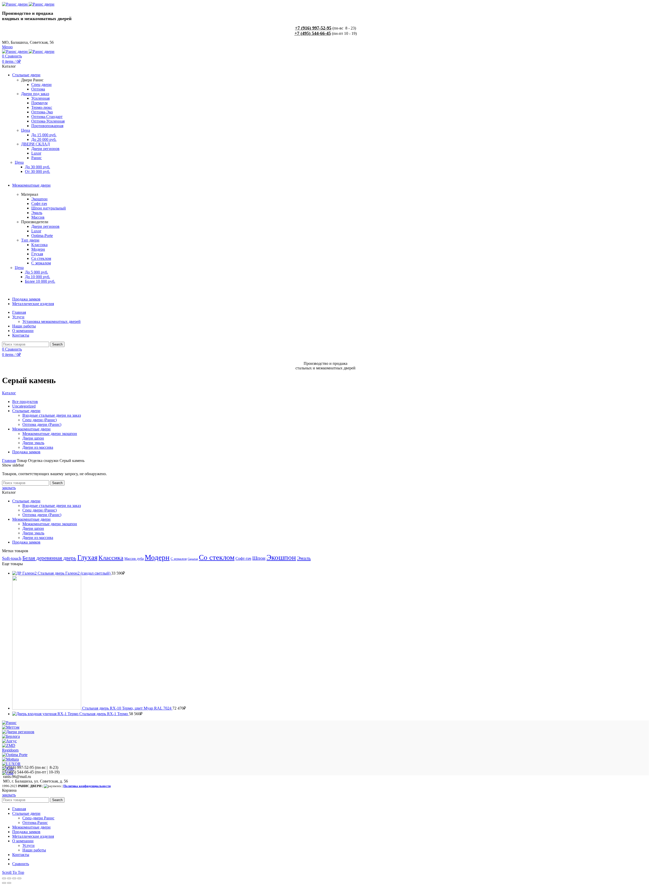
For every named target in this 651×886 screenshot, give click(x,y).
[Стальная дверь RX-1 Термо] (45, 714)
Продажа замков (26, 542)
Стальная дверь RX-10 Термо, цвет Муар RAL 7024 (127, 708)
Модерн (157, 557)
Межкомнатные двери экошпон (49, 524)
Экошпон (281, 557)
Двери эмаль (33, 533)
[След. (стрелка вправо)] (9, 883)
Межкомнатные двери (31, 519)
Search (57, 344)
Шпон (258, 558)
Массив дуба (134, 559)
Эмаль (304, 558)
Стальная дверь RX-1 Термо (104, 714)
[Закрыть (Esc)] (4, 878)
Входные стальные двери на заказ (51, 505)
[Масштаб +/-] (19, 878)
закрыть (9, 488)
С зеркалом (179, 559)
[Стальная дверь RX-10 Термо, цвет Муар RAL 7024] (47, 708)
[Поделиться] (9, 878)
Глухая (87, 557)
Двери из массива (37, 537)
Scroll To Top (13, 872)
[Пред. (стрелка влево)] (4, 883)
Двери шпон (33, 528)
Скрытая (193, 559)
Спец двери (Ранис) (39, 510)
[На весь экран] (14, 878)
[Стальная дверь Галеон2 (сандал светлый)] (25, 573)
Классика (110, 557)
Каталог (9, 393)
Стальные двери (26, 501)
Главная (9, 460)
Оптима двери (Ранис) (41, 515)
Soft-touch (11, 558)
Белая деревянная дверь (49, 558)
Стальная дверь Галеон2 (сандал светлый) (74, 573)
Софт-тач (243, 558)
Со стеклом (216, 557)
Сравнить (20, 864)
